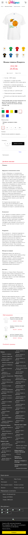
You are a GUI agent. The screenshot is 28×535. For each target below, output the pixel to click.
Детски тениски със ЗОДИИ (20, 363)
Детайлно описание (8, 161)
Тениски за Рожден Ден (7, 362)
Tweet (20, 152)
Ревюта (4, 165)
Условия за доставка (18, 484)
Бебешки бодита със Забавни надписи (20, 397)
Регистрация (4, 482)
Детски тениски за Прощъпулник (20, 355)
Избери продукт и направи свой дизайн (20, 451)
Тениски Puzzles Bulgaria (5, 412)
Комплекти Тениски (8, 6)
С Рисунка (18, 454)
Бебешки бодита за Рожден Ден (20, 382)
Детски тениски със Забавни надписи (6, 459)
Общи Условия (17, 479)
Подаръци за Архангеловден (18, 457)
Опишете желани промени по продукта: (11, 134)
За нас (15, 482)
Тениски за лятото (6, 405)
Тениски (3, 352)
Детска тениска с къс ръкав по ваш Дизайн (16, 318)
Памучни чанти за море (20, 442)
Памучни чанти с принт (20, 424)
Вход (2, 479)
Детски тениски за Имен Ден (6, 451)
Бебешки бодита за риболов (20, 408)
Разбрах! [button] (14, 532)
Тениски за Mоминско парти (6, 365)
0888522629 (10, 499)
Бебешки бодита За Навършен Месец (20, 386)
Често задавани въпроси (6, 484)
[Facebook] (2, 503)
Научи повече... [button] (6, 528)
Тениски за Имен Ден (7, 356)
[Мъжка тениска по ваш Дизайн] (6, 328)
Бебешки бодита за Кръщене (20, 401)
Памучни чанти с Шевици (19, 427)
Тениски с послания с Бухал (6, 398)
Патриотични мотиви (21, 365)
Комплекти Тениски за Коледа (7, 428)
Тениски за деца (4, 441)
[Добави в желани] (24, 140)
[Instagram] (6, 503)
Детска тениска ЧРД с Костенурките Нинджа (17, 335)
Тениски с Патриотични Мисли (7, 377)
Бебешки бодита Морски (19, 421)
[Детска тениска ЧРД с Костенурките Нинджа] (6, 337)
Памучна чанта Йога (21, 447)
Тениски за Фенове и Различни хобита (6, 359)
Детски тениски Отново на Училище (21, 369)
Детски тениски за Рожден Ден (6, 448)
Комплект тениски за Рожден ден (6, 438)
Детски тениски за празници (6, 455)
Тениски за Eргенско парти (6, 369)
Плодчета (23, 6)
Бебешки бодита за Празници (20, 394)
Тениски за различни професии (6, 408)
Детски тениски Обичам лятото (19, 372)
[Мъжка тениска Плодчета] (14, 44)
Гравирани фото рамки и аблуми (21, 465)
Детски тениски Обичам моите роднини (6, 444)
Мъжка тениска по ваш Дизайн (17, 327)
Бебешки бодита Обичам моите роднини (20, 379)
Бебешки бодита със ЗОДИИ (20, 412)
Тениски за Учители (7, 395)
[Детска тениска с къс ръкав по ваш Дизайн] (6, 320)
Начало (2, 6)
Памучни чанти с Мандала (19, 431)
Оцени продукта (6, 154)
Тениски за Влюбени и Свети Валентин (7, 422)
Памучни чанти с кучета (19, 439)
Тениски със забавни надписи (6, 402)
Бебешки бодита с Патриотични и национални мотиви (20, 417)
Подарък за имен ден (19, 487)
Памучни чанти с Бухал (21, 445)
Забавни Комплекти (17, 6)
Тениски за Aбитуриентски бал (5, 373)
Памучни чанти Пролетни (19, 435)
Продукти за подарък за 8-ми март (20, 461)
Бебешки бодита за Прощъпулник (20, 405)
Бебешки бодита (19, 375)
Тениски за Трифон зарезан (6, 418)
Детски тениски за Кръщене (20, 351)
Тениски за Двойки (6, 354)
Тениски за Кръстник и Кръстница (7, 392)
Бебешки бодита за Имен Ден (20, 390)
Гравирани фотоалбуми (21, 468)
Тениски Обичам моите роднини (7, 383)
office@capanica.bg (10, 494)
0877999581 (10, 497)
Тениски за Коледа (6, 379)
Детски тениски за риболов (20, 359)
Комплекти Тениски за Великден (7, 434)
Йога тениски (5, 415)
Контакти (3, 487)
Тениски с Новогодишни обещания (7, 389)
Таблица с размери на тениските (10, 123)
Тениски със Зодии (6, 385)
